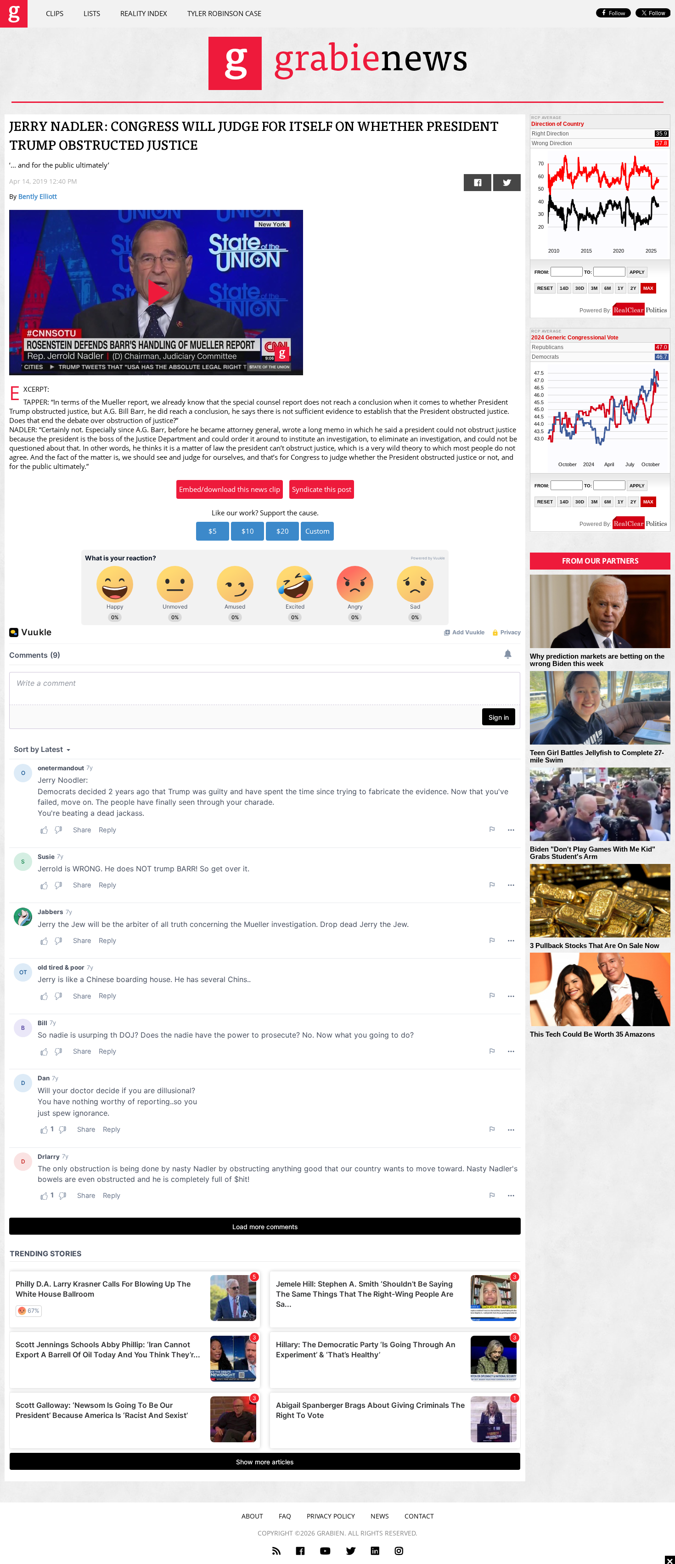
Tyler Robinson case (224, 13)
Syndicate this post (321, 489)
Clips (54, 13)
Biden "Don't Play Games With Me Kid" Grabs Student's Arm (592, 853)
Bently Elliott (37, 196)
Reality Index (143, 13)
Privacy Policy (331, 1516)
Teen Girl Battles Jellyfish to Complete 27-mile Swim (597, 756)
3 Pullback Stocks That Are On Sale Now (594, 945)
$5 (212, 531)
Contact (419, 1516)
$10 (248, 531)
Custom (317, 531)
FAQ (285, 1516)
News (380, 1516)
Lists (92, 13)
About (252, 1516)
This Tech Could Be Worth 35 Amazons (592, 1034)
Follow (617, 13)
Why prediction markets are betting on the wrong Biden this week (597, 660)
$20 (282, 531)
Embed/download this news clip (229, 489)
